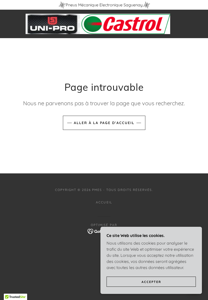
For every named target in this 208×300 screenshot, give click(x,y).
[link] (98, 24)
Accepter (151, 282)
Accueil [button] (104, 202)
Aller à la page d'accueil (104, 123)
